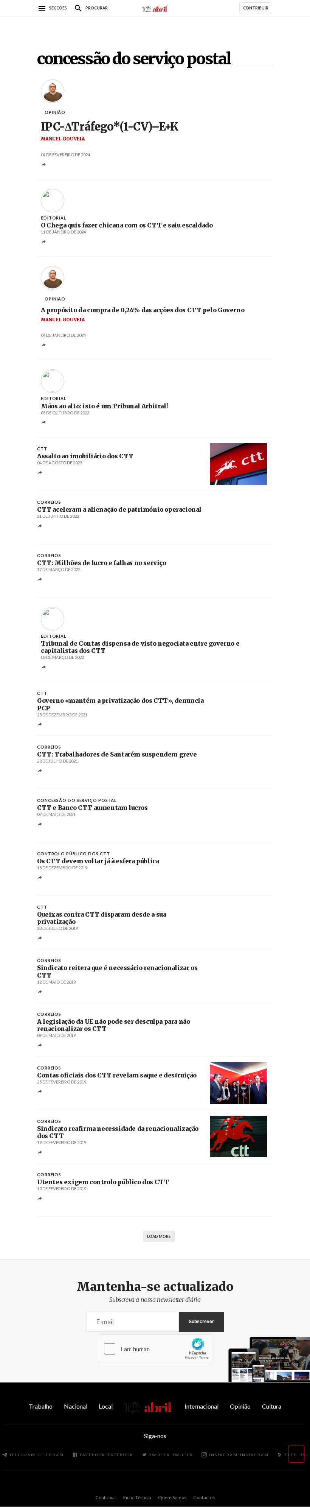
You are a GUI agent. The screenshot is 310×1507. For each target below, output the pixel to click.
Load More (159, 1236)
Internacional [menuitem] (201, 1406)
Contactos (204, 1497)
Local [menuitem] (106, 1406)
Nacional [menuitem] (75, 1406)
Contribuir (105, 1497)
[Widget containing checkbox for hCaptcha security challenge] (155, 1348)
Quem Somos (172, 1497)
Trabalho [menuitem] (41, 1406)
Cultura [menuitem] (271, 1406)
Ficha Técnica (137, 1497)
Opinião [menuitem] (240, 1406)
